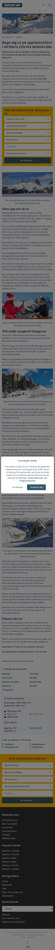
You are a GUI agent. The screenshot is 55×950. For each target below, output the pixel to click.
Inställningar (17, 487)
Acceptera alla (36, 487)
